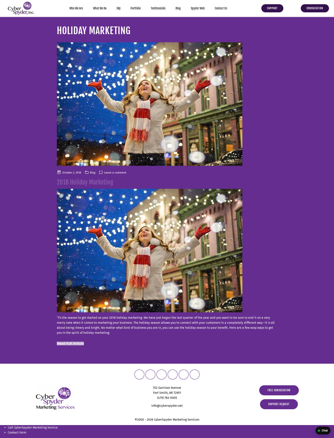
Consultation (315, 8)
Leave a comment (115, 172)
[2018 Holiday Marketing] (167, 104)
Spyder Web (198, 8)
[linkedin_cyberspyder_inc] (172, 374)
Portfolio (135, 8)
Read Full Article (70, 343)
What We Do (100, 8)
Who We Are (76, 8)
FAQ (118, 8)
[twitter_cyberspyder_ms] (161, 374)
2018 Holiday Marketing (85, 182)
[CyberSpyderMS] (139, 374)
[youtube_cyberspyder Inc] (183, 374)
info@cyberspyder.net (167, 406)
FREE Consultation (279, 390)
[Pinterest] (194, 374)
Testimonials (158, 8)
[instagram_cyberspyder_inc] (150, 374)
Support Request (279, 404)
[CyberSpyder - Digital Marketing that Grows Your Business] (20, 8)
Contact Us (221, 8)
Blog (178, 8)
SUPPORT (272, 8)
